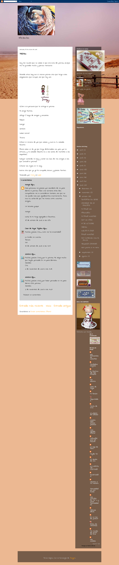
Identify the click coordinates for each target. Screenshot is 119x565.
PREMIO (84, 227)
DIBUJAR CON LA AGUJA (93, 440)
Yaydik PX (94, 454)
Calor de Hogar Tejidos (33, 228)
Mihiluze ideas (93, 511)
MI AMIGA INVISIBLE (88, 216)
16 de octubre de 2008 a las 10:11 (37, 246)
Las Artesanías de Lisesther (94, 356)
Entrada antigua (62, 306)
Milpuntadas (94, 400)
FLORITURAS (94, 476)
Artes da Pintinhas (93, 525)
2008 (82, 185)
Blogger (72, 558)
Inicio (48, 306)
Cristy (88, 80)
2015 (82, 158)
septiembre (86, 252)
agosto (85, 256)
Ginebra (28, 254)
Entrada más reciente (31, 306)
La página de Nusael (94, 414)
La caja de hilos (94, 448)
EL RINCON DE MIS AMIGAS (94, 373)
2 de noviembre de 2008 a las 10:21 (38, 289)
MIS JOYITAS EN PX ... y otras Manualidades (94, 501)
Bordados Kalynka (94, 365)
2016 (82, 154)
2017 (82, 150)
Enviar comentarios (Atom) (41, 311)
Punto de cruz (93, 407)
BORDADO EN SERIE (89, 199)
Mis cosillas (93, 540)
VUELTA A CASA (87, 231)
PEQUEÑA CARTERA (89, 244)
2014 (82, 161)
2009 (82, 181)
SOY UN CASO (87, 220)
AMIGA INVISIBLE (87, 234)
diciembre (86, 188)
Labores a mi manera (94, 483)
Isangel (27, 184)
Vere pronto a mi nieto (90, 247)
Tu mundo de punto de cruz (94, 532)
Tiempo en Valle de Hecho (88, 545)
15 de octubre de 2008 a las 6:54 (37, 220)
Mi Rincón (93, 393)
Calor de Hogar (93, 387)
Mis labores (93, 380)
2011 (81, 173)
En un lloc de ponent (94, 518)
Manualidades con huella (94, 490)
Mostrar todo (96, 544)
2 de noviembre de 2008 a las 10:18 (38, 269)
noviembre (86, 192)
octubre (85, 196)
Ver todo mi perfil (83, 89)
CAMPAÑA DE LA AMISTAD (88, 204)
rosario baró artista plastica (93, 422)
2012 (82, 169)
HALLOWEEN (85, 212)
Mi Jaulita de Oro (93, 460)
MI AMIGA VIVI (86, 209)
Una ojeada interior (92, 431)
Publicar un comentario (32, 295)
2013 (82, 165)
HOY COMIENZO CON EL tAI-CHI (90, 239)
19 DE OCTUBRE (87, 223)
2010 (82, 177)
